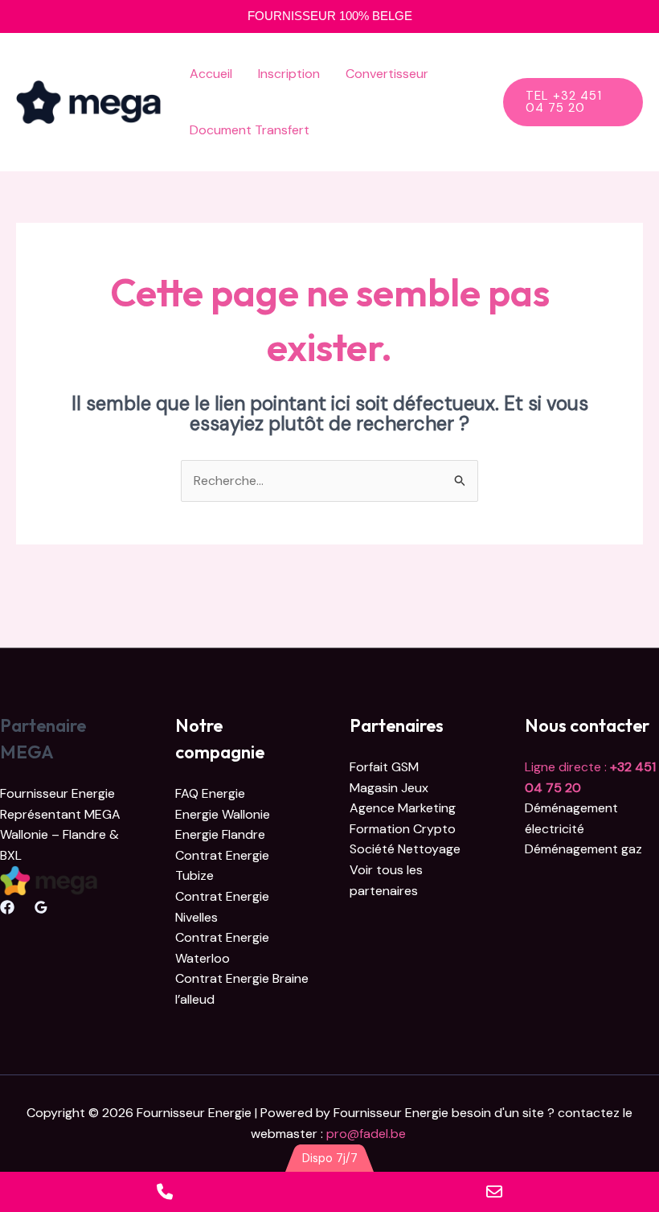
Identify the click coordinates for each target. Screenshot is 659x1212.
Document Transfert (249, 129)
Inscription (289, 73)
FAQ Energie (210, 793)
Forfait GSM (384, 766)
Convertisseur (387, 73)
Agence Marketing (403, 807)
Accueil (211, 73)
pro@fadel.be (367, 1133)
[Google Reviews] (41, 907)
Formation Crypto (403, 828)
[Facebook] (7, 907)
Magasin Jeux (389, 787)
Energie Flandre (220, 834)
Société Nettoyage (405, 848)
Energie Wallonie (222, 814)
